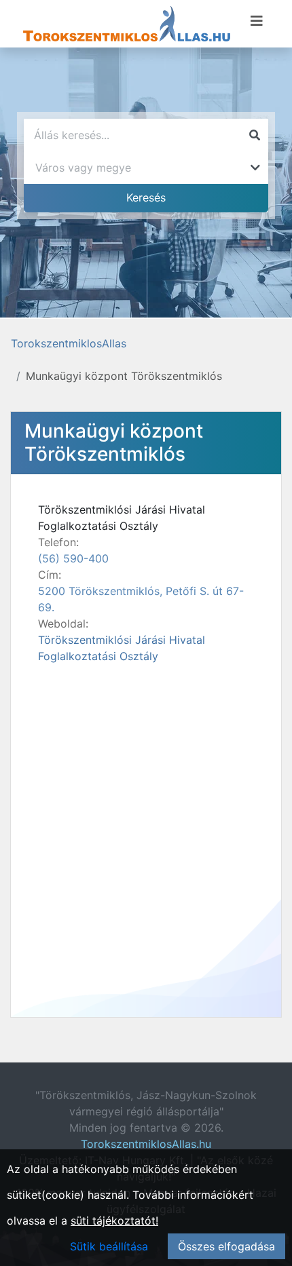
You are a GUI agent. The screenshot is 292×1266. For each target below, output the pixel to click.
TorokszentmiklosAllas (68, 343)
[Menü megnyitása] (257, 21)
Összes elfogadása (226, 1246)
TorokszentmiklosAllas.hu (146, 1144)
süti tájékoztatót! (114, 1220)
